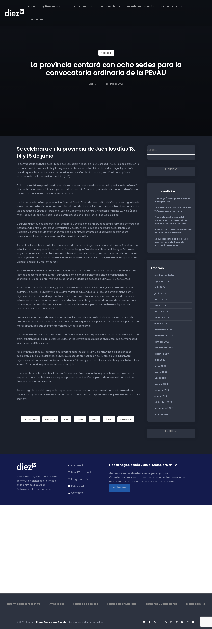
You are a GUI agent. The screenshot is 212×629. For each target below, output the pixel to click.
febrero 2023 (161, 390)
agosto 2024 (161, 281)
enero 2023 (160, 396)
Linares (80, 419)
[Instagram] (165, 621)
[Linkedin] (182, 621)
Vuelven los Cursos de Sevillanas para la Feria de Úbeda (173, 231)
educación (50, 419)
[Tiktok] (176, 621)
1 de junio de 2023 (113, 83)
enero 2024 (160, 323)
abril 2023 (160, 378)
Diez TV (92, 83)
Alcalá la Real (30, 419)
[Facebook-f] (149, 621)
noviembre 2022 (163, 408)
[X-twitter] (155, 621)
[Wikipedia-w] (187, 621)
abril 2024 (160, 305)
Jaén (66, 419)
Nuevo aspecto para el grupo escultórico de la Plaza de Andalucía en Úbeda (171, 242)
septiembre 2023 (163, 347)
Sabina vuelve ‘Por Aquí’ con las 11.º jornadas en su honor (172, 209)
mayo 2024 (160, 299)
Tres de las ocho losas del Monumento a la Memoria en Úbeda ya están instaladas (171, 220)
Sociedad (106, 52)
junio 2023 (160, 366)
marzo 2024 (161, 311)
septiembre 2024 (164, 275)
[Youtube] (144, 621)
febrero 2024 (161, 317)
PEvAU (94, 419)
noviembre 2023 (163, 335)
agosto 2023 (161, 353)
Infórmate (119, 487)
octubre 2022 (161, 414)
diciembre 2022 (163, 402)
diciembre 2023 (163, 329)
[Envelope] (193, 621)
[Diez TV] (14, 12)
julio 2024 (160, 287)
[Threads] (171, 621)
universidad (126, 419)
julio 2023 (159, 359)
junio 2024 (160, 293)
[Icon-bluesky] (160, 621)
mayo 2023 (160, 371)
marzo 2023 (161, 384)
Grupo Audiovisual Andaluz (52, 622)
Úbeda (109, 419)
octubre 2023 (161, 341)
